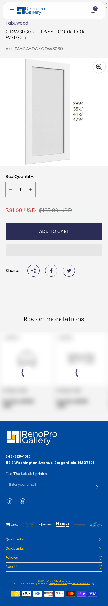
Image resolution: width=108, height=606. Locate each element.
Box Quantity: (20, 176)
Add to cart (54, 231)
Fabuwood (17, 23)
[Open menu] (11, 11)
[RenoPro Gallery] (31, 11)
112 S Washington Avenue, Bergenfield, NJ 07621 (50, 463)
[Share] (33, 271)
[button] (54, 250)
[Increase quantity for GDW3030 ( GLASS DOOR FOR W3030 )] (30, 189)
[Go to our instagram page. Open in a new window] (22, 501)
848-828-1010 (18, 456)
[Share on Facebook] (51, 271)
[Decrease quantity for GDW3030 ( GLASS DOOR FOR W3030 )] (10, 189)
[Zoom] (99, 67)
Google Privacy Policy (58, 583)
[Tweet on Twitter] (69, 271)
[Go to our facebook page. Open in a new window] (9, 501)
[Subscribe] (96, 487)
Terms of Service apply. (83, 583)
